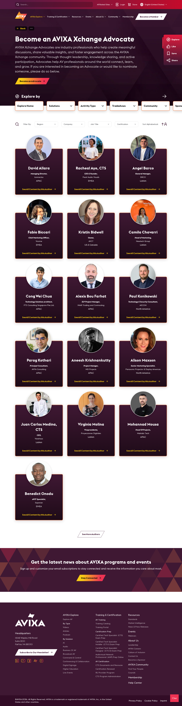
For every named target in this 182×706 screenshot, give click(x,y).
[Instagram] (42, 661)
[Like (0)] (168, 46)
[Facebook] (29, 661)
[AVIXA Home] (21, 16)
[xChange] (35, 661)
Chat (174, 698)
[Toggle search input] (17, 124)
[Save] (168, 53)
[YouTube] (23, 661)
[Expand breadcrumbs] (31, 28)
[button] (105, 4)
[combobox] (61, 105)
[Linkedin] (17, 661)
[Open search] (17, 4)
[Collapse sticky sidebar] (163, 43)
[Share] (168, 60)
